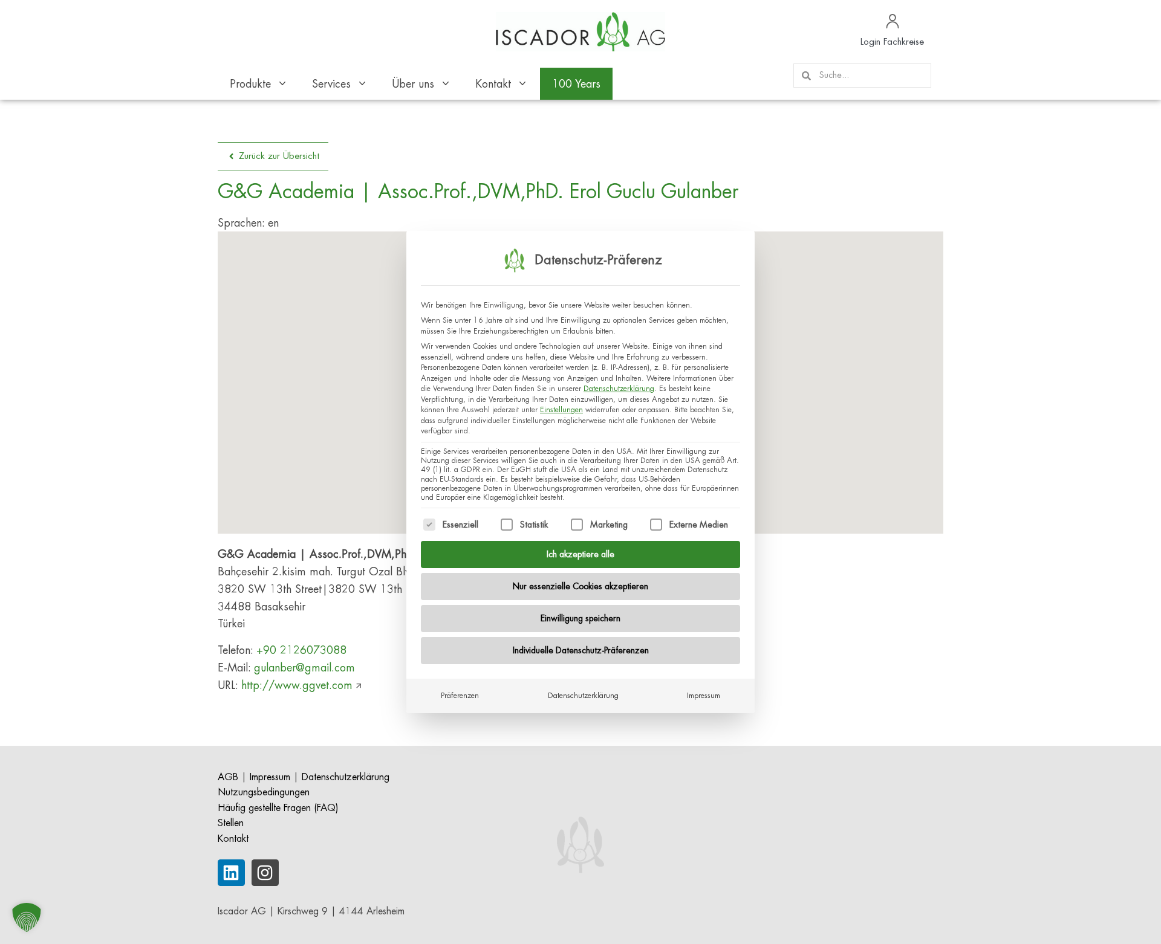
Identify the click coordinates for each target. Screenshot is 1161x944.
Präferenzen (460, 695)
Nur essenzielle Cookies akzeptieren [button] (580, 586)
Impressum (703, 695)
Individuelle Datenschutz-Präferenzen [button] (581, 650)
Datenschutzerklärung (619, 388)
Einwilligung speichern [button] (580, 618)
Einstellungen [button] (561, 409)
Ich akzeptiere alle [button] (580, 554)
